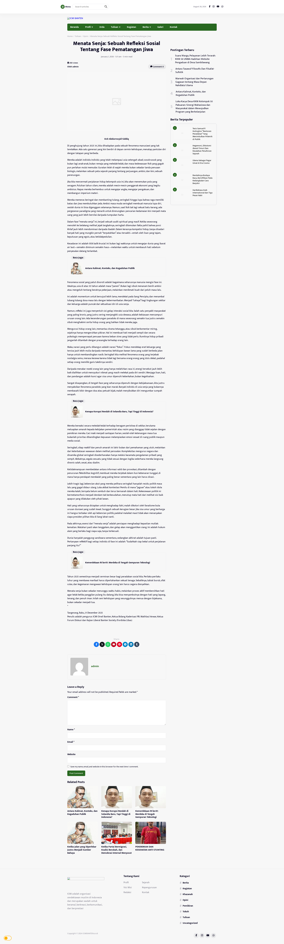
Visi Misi (128, 887)
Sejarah (146, 882)
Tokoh (186, 911)
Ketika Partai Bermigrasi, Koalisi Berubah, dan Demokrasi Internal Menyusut (116, 850)
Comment (73, 697)
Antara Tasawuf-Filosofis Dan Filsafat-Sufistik (194, 70)
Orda (101, 27)
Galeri (160, 27)
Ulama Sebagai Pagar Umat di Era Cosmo (202, 162)
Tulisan (114, 27)
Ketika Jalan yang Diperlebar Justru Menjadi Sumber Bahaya (81, 850)
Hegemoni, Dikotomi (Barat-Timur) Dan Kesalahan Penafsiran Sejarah (202, 149)
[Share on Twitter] (102, 644)
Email (70, 742)
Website (71, 754)
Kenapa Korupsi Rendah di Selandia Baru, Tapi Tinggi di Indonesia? (119, 412)
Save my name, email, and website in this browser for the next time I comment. (104, 766)
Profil (88, 27)
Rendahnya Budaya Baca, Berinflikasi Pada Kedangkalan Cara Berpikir (202, 179)
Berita (146, 27)
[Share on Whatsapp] (107, 644)
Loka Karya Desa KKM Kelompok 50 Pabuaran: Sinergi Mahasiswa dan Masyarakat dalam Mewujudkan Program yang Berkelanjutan (194, 106)
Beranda (74, 27)
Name (71, 729)
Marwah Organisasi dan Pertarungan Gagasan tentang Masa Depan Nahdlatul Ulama (194, 82)
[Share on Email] (113, 644)
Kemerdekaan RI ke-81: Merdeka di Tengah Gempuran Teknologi (117, 563)
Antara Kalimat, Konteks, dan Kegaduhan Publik (110, 268)
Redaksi (127, 892)
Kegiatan (131, 27)
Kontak (173, 27)
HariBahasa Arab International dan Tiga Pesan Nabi (202, 192)
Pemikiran (188, 906)
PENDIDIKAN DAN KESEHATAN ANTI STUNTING (149, 848)
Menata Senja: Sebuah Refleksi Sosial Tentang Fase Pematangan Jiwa (116, 46)
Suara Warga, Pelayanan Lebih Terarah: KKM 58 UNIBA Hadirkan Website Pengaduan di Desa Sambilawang (195, 59)
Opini (185, 900)
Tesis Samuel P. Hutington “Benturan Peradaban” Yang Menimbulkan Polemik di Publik (202, 134)
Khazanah (188, 894)
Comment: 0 (158, 66)
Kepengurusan (149, 887)
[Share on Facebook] (96, 644)
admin (95, 666)
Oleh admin (73, 66)
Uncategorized (190, 923)
